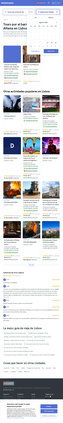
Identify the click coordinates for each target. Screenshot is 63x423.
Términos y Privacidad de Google (15, 417)
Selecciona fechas (47, 12)
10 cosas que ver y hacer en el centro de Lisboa (36, 344)
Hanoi (54, 368)
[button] (12, 65)
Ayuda (33, 396)
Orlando (20, 371)
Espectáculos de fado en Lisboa (42, 336)
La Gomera (13, 371)
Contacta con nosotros (38, 398)
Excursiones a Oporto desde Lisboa (13, 344)
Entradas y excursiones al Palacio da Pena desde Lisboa (18, 336)
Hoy (36, 17)
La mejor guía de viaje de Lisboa (22, 328)
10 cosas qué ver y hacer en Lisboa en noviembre (42, 355)
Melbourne (27, 371)
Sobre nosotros (7, 396)
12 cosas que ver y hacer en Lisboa (36, 340)
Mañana (51, 17)
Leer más (6, 297)
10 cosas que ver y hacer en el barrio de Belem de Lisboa (18, 351)
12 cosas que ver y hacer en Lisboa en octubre (16, 355)
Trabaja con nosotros (9, 398)
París (17, 368)
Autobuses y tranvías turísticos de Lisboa (14, 340)
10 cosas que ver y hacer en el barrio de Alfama (16, 347)
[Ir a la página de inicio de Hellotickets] (7, 3)
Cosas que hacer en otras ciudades (24, 363)
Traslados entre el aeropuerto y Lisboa (38, 333)
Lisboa (5, 19)
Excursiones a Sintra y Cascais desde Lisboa (15, 333)
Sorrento (6, 371)
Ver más (31, 265)
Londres (23, 368)
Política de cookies (27, 416)
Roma (13, 368)
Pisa (43, 368)
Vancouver (48, 368)
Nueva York (7, 368)
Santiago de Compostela (33, 368)
